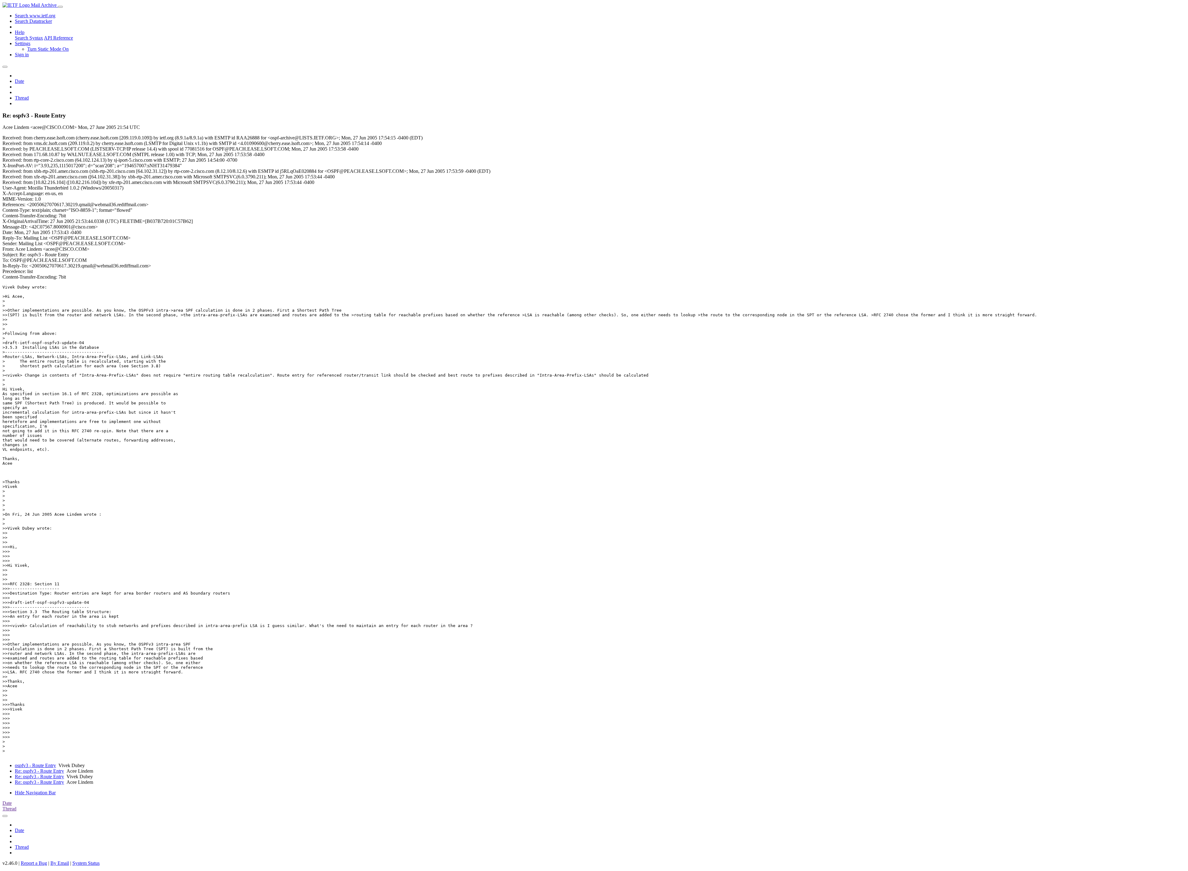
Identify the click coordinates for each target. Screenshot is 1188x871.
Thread (22, 97)
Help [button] (19, 32)
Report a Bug (34, 863)
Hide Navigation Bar (35, 792)
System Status (86, 863)
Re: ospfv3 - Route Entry (39, 771)
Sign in (22, 54)
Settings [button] (22, 43)
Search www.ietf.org (35, 15)
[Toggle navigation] (60, 7)
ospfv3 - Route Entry (35, 765)
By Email (59, 863)
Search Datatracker (33, 21)
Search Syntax (29, 38)
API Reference (58, 38)
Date (19, 81)
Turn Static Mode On (48, 49)
